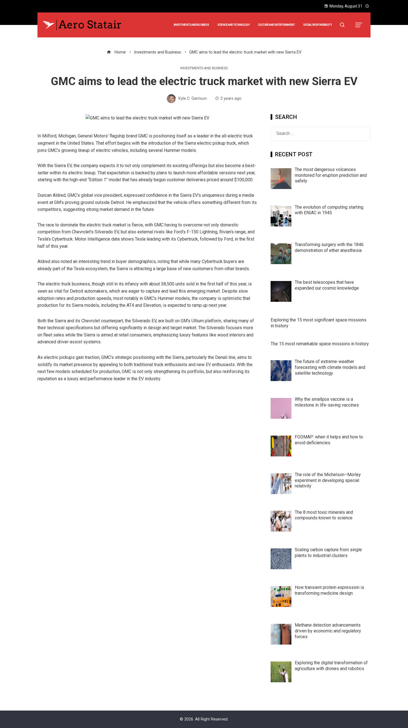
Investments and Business (204, 68)
